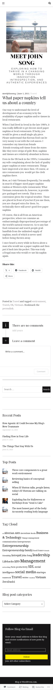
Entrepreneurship (15, 545)
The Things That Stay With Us (17, 446)
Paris (13, 567)
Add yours (17, 330)
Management (32, 561)
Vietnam (19, 305)
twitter (25, 577)
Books (33, 533)
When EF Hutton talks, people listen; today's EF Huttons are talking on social (31, 490)
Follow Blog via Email (19, 629)
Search (48, 3)
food (35, 551)
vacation (32, 578)
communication (9, 542)
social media (25, 572)
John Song (27, 555)
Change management (30, 538)
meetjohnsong (9, 93)
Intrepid (16, 555)
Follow (27, 657)
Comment (41, 371)
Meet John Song (26, 59)
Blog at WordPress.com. (26, 682)
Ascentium (25, 533)
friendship (6, 556)
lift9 (17, 561)
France (41, 550)
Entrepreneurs (24, 542)
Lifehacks (8, 561)
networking (6, 567)
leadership (41, 555)
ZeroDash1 (8, 581)
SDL (31, 567)
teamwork (6, 578)
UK (11, 305)
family (29, 550)
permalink (7, 308)
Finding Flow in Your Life (15, 436)
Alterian (9, 533)
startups (41, 572)
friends (46, 551)
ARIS (17, 533)
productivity (22, 567)
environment (39, 301)
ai (3, 533)
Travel (34, 93)
